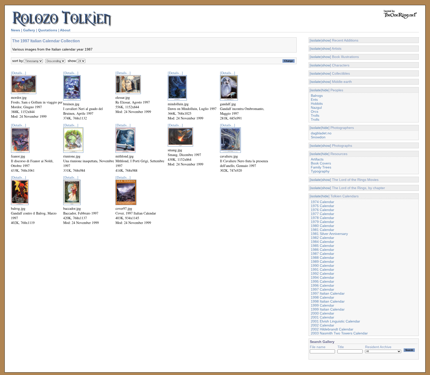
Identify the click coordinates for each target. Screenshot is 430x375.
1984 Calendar (322, 242)
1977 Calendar (322, 214)
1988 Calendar (322, 258)
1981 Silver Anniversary (329, 234)
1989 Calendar (322, 262)
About (65, 30)
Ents (314, 100)
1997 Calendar (322, 289)
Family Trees (321, 167)
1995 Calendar (322, 281)
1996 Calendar (322, 285)
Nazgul (316, 107)
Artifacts (317, 159)
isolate (316, 40)
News (15, 30)
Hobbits (317, 104)
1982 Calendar (322, 238)
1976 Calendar (322, 210)
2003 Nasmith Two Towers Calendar (339, 333)
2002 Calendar (322, 325)
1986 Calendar (322, 250)
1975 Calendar (322, 206)
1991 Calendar (322, 269)
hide (325, 90)
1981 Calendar (322, 230)
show (326, 40)
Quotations (47, 30)
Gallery (29, 30)
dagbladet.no (321, 133)
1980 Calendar (322, 226)
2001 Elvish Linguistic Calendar (335, 321)
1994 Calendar (322, 277)
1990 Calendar (322, 266)
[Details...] (18, 72)
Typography (320, 171)
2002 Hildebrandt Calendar (332, 329)
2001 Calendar (322, 317)
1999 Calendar (322, 305)
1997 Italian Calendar (328, 293)
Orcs (314, 111)
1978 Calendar (322, 218)
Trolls (315, 115)
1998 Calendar (322, 297)
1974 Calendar (322, 202)
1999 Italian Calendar (328, 309)
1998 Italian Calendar (328, 301)
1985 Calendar (322, 246)
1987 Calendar (322, 254)
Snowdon (318, 137)
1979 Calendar (322, 222)
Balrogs (317, 96)
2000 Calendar (322, 313)
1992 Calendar (322, 273)
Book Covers (321, 163)
